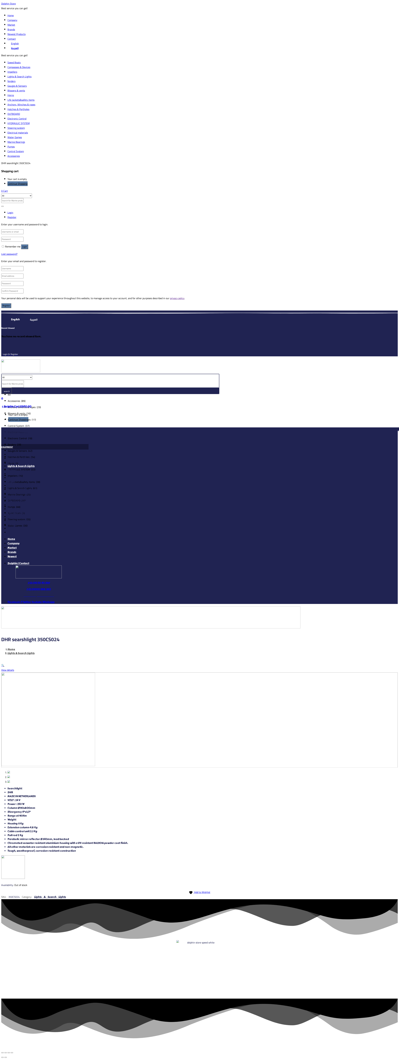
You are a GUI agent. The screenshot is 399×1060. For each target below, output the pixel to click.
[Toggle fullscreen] (8, 1052)
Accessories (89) (16, 401)
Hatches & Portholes (18, 109)
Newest (12, 556)
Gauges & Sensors (17, 86)
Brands (11, 29)
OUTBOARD (13, 114)
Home (10, 15)
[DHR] (13, 878)
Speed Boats (14, 62)
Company (12, 20)
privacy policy (177, 298)
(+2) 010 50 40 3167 (38, 583)
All (9, 394)
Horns (10, 95)
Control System (15, 151)
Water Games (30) (17, 525)
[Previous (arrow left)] (2, 1057)
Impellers (12, 71)
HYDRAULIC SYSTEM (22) (21, 469)
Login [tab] (10, 212)
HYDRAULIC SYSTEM (18, 123)
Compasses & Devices (18, 67)
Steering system (16, 128)
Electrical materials (17, 132)
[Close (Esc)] (2, 1052)
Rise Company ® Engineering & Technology (209, 1044)
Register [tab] (11, 217)
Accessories (13, 156)
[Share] (5, 1052)
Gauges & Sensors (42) (20, 450)
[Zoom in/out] (12, 1052)
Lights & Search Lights (19, 76)
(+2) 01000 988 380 (39, 589)
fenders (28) (14, 444)
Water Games (14, 137)
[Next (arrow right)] (5, 1057)
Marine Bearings (16, 142)
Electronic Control (16, 118)
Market (11, 24)
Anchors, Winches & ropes (21, 104)
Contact (11, 38)
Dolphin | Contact (18, 563)
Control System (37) (18, 426)
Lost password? (9, 254)
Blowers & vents (16, 90)
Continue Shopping (17, 183)
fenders (11, 81)
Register (6, 306)
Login (24, 247)
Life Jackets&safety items (20, 100)
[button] (4, 191)
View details (7, 670)
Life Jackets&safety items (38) (24, 482)
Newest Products (16, 34)
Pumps (11, 146)
